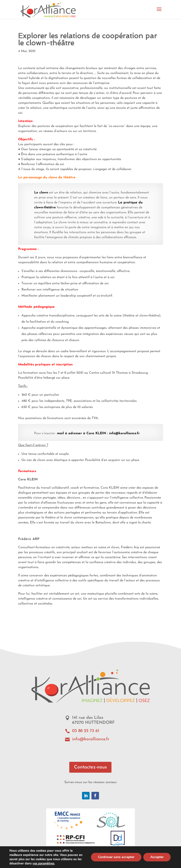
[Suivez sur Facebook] (95, 795)
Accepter (157, 857)
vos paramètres (43, 863)
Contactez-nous (90, 767)
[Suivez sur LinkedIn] (86, 795)
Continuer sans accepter (116, 857)
